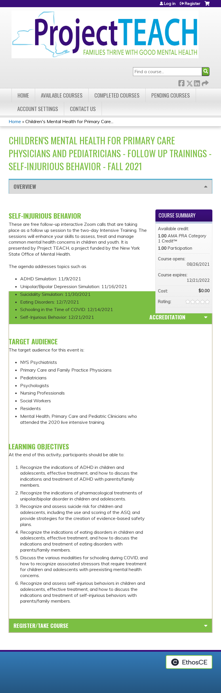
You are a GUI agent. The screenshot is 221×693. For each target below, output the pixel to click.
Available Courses (62, 95)
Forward (204, 82)
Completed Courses (117, 95)
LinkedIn (197, 82)
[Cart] (207, 5)
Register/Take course (41, 625)
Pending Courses (170, 95)
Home (23, 95)
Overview (25, 186)
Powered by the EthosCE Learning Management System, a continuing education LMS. (189, 662)
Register (192, 3)
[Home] (105, 34)
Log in (170, 3)
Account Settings (37, 108)
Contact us (83, 108)
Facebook (181, 82)
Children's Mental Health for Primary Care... (69, 121)
